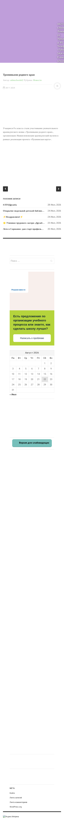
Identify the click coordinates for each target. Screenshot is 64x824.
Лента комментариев (18, 802)
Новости (37, 80)
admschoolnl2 (16, 80)
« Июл (13, 394)
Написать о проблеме (32, 338)
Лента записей (16, 798)
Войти (12, 793)
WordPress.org (16, 807)
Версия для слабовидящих (33, 442)
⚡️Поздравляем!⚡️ (13, 217)
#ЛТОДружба (10, 205)
